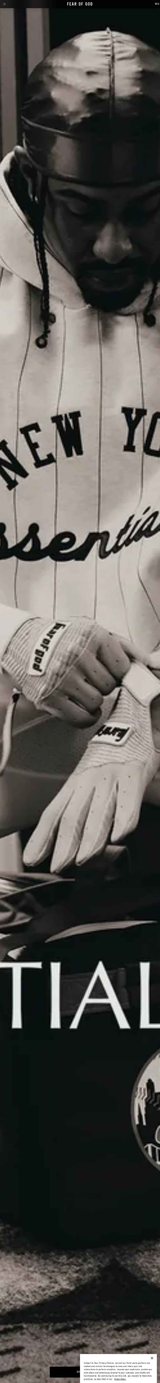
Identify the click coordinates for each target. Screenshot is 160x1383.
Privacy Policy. (120, 1379)
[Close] (152, 1358)
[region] (118, 1368)
